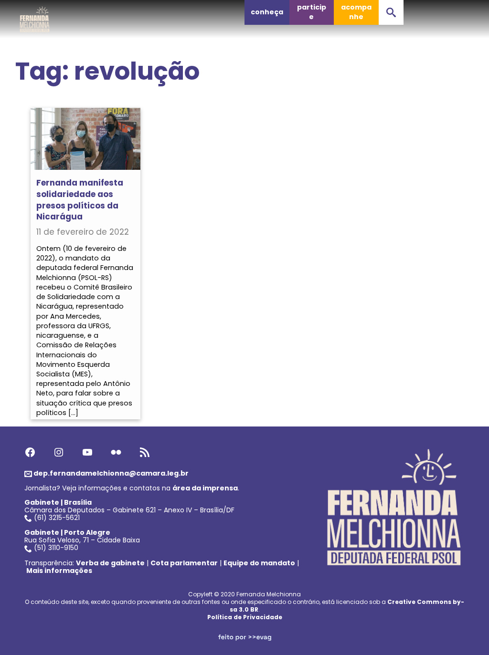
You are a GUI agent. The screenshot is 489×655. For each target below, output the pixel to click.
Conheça (267, 12)
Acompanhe (356, 11)
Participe (311, 11)
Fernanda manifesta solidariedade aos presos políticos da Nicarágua (79, 199)
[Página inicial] (35, 16)
